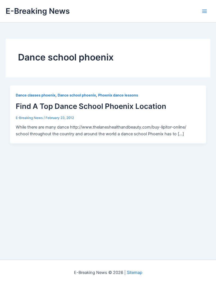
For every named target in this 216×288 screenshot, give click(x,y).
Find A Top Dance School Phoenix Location (91, 106)
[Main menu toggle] (204, 11)
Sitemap (134, 272)
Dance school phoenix (77, 95)
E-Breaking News (38, 11)
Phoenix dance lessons (118, 95)
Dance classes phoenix (35, 95)
